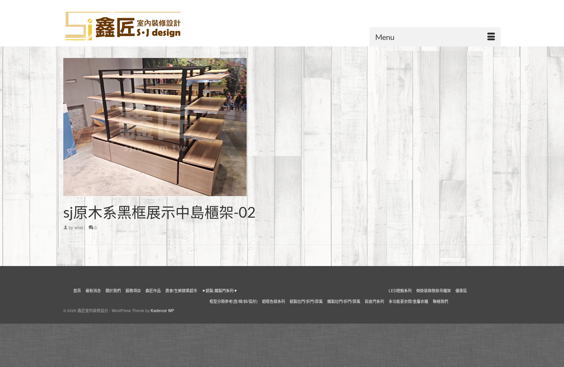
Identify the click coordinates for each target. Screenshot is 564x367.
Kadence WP (162, 310)
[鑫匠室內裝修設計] (132, 26)
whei (78, 227)
